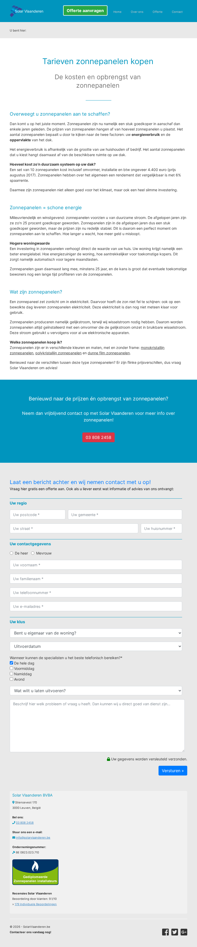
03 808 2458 (98, 437)
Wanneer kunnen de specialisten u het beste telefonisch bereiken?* (66, 658)
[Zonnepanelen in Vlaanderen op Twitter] (174, 932)
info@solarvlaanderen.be (33, 837)
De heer (21, 553)
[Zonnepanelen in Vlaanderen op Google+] (184, 932)
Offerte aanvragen (85, 10)
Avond (19, 679)
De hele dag (23, 663)
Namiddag (22, 674)
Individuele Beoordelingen (36, 904)
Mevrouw (44, 553)
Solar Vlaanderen (29, 11)
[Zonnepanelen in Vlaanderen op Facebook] (165, 932)
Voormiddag (23, 668)
